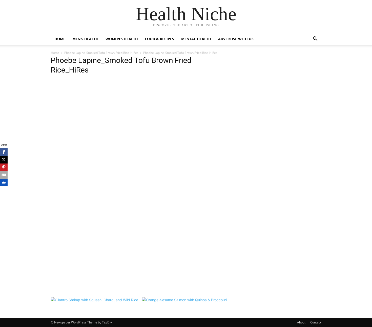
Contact (315, 322)
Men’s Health (85, 38)
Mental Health (196, 38)
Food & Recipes (159, 38)
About (301, 322)
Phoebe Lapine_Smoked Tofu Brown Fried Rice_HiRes (101, 53)
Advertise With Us (236, 38)
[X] (4, 160)
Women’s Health (122, 38)
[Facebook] (4, 152)
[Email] (4, 175)
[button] (315, 39)
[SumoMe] (4, 182)
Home (59, 38)
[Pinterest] (4, 167)
